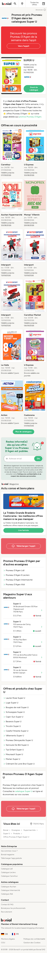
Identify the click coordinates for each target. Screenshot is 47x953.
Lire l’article (23, 530)
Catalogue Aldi (7, 894)
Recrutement (6, 912)
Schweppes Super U (15, 712)
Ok (38, 458)
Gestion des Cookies (32, 943)
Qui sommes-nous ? (9, 851)
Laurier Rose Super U (15, 698)
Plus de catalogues (23, 432)
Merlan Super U (13, 759)
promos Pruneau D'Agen (30, 116)
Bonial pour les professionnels (13, 908)
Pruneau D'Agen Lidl (15, 570)
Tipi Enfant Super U (15, 749)
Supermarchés (30, 830)
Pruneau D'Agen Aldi (15, 584)
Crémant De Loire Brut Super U (20, 764)
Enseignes (16, 830)
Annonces (39, 10)
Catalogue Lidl (7, 869)
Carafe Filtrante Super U (17, 731)
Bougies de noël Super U (17, 707)
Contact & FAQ (7, 904)
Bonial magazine (7, 854)
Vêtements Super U (15, 735)
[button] (23, 75)
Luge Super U (12, 702)
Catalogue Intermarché (10, 890)
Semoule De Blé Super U (17, 745)
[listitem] (12, 153)
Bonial (5, 830)
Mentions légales (8, 939)
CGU (3, 943)
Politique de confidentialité (34, 939)
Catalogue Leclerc (8, 872)
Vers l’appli (23, 46)
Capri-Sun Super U (14, 717)
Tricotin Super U (13, 726)
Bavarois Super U (13, 721)
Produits (16, 834)
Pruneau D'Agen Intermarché (19, 580)
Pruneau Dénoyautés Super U (19, 740)
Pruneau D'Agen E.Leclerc (18, 575)
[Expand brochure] (11, 75)
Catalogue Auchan (8, 887)
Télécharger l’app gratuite (11, 858)
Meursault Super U (14, 754)
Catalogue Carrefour (9, 876)
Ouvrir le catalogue (34, 88)
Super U (6, 834)
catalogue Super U (23, 791)
